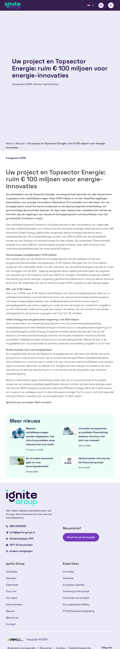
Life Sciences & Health (76, 598)
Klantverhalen (14, 604)
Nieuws (20, 143)
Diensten (11, 578)
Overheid (68, 578)
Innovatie (68, 571)
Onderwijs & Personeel (76, 591)
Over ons (11, 591)
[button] (101, 5)
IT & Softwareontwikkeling (78, 611)
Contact (11, 624)
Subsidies (11, 571)
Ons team (11, 598)
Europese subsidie (73, 584)
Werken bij (12, 617)
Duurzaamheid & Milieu (76, 604)
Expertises (12, 584)
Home (9, 143)
